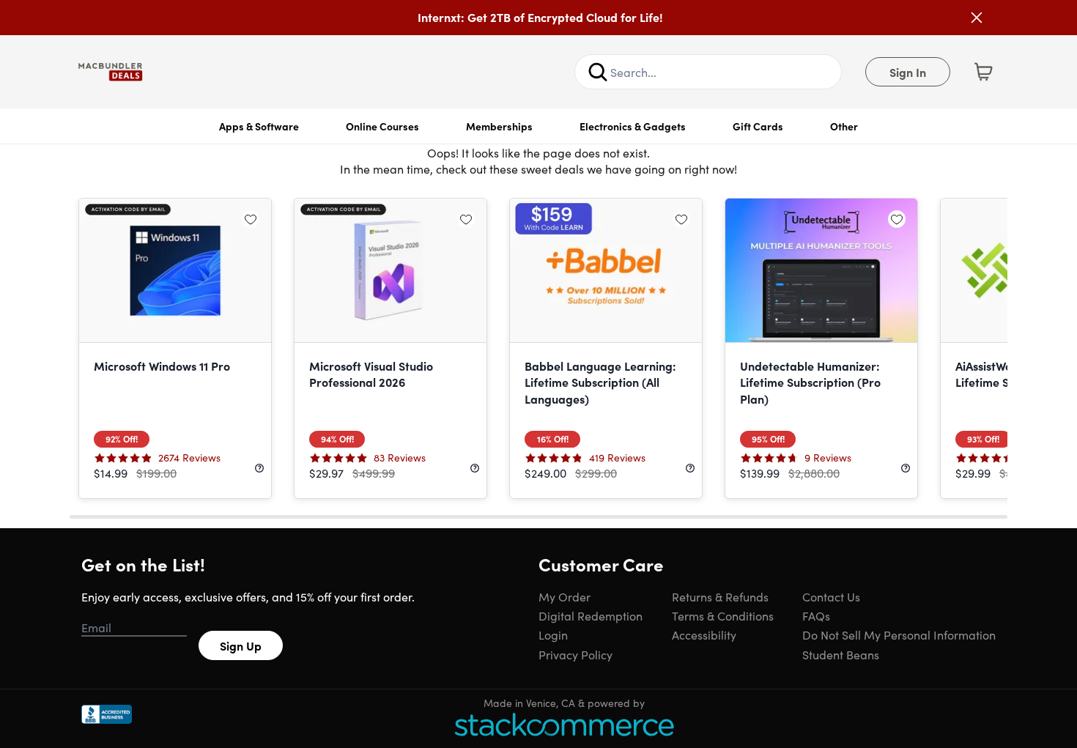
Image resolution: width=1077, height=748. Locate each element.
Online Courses (382, 126)
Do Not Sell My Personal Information (899, 634)
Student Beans (840, 654)
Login (553, 634)
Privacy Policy (575, 654)
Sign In (907, 72)
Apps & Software (259, 126)
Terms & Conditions (723, 615)
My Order (564, 596)
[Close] (976, 17)
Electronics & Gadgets (633, 126)
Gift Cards (758, 126)
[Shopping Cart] (983, 71)
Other (844, 126)
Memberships (499, 126)
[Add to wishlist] (250, 219)
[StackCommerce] (564, 724)
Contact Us (831, 596)
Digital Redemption (590, 615)
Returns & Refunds (720, 596)
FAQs (816, 615)
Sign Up (241, 645)
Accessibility (704, 634)
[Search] (597, 71)
